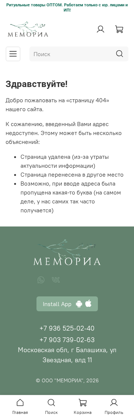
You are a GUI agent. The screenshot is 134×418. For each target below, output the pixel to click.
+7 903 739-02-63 (67, 339)
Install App (59, 304)
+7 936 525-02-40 (67, 328)
